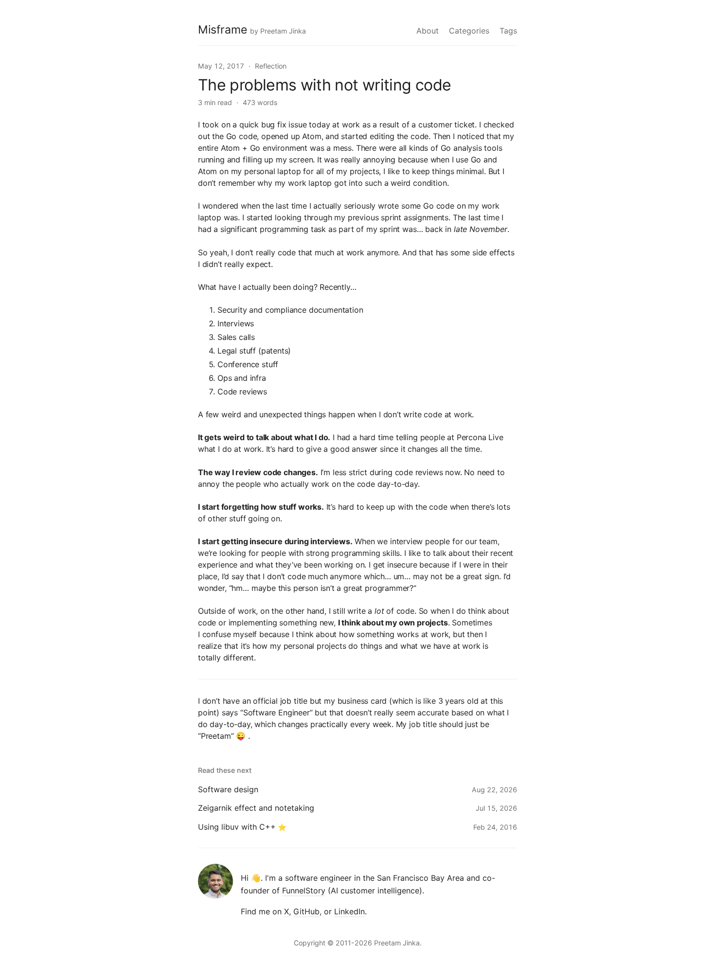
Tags (508, 31)
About (427, 31)
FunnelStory (303, 890)
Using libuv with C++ (237, 827)
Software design (228, 789)
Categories (469, 31)
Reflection (270, 66)
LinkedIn (349, 911)
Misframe (222, 29)
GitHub (306, 911)
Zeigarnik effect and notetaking (256, 808)
